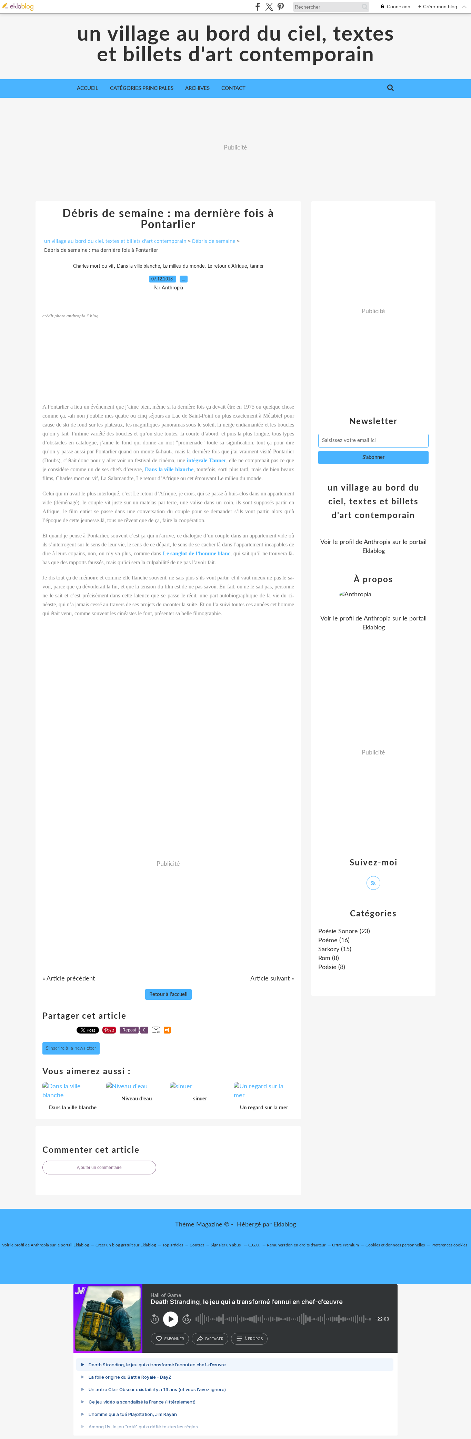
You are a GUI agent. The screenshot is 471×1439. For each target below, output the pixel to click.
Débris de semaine (214, 241)
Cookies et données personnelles (395, 1245)
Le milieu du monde (183, 266)
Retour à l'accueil (168, 994)
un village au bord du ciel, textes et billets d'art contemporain (235, 44)
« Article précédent (68, 979)
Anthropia (377, 542)
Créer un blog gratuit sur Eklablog (126, 1245)
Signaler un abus (226, 1245)
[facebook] (257, 7)
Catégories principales (141, 88)
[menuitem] (87, 88)
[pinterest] (280, 7)
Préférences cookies (449, 1245)
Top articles (172, 1245)
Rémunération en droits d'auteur (296, 1245)
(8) (328, 958)
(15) (334, 949)
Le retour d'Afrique (227, 266)
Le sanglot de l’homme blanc (196, 553)
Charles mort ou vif (93, 266)
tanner (257, 266)
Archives (197, 88)
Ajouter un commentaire (99, 1167)
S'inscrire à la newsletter (71, 1048)
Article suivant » (272, 979)
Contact (233, 88)
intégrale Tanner (206, 460)
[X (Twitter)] (269, 7)
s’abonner (174, 1339)
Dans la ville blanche (138, 266)
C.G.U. (254, 1245)
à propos (253, 1339)
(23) (344, 931)
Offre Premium (345, 1245)
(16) (334, 940)
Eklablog (284, 1225)
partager (214, 1339)
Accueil (87, 88)
